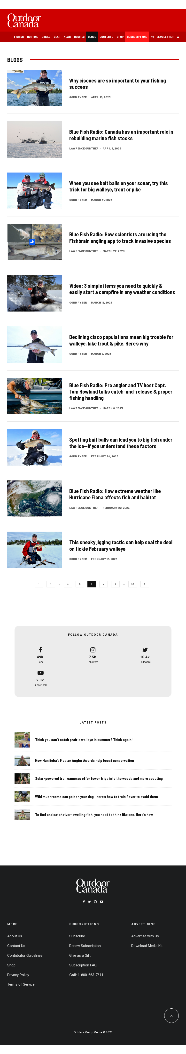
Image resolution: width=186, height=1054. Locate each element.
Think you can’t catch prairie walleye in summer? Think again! (84, 739)
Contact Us (16, 946)
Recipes (79, 36)
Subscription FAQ (83, 965)
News (67, 36)
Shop (120, 36)
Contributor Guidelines (25, 955)
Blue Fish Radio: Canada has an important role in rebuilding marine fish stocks (121, 134)
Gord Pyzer (78, 97)
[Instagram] (95, 901)
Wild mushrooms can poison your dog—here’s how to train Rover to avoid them (96, 796)
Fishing (19, 36)
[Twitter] (89, 901)
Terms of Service (21, 984)
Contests (106, 36)
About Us (14, 936)
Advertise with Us (145, 936)
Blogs (92, 36)
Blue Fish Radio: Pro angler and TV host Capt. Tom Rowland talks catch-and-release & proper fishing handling (120, 391)
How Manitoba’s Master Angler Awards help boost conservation (84, 760)
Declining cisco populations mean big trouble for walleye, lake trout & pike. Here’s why (121, 340)
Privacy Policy (18, 975)
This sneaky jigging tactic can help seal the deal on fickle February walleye (120, 545)
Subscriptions (137, 36)
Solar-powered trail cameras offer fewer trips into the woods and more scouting (99, 778)
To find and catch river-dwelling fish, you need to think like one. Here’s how (94, 814)
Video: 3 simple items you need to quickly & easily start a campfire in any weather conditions (122, 288)
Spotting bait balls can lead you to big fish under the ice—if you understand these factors (120, 442)
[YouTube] (101, 901)
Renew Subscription (85, 946)
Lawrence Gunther (84, 148)
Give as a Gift (80, 955)
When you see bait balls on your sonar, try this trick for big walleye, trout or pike (118, 186)
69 (133, 584)
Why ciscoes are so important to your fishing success (117, 83)
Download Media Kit (147, 946)
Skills (46, 36)
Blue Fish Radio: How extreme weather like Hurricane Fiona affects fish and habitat (115, 494)
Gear (57, 36)
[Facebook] (83, 901)
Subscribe (77, 936)
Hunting (32, 36)
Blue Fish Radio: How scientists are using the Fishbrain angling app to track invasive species (120, 237)
